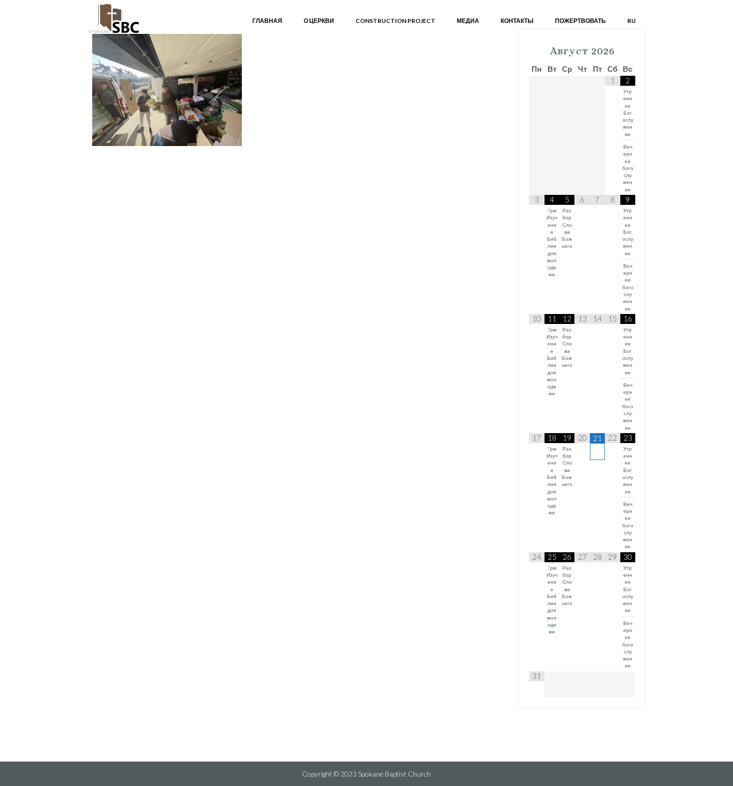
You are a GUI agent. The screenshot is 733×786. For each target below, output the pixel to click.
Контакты (517, 20)
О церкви (319, 20)
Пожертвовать (580, 20)
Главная (267, 20)
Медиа (468, 20)
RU (631, 20)
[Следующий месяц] (627, 51)
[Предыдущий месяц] (536, 51)
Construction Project (395, 20)
